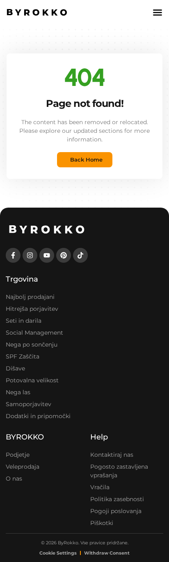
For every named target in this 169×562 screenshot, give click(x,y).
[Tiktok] (80, 255)
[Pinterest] (63, 255)
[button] (157, 12)
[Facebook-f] (13, 255)
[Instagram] (30, 255)
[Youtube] (46, 255)
